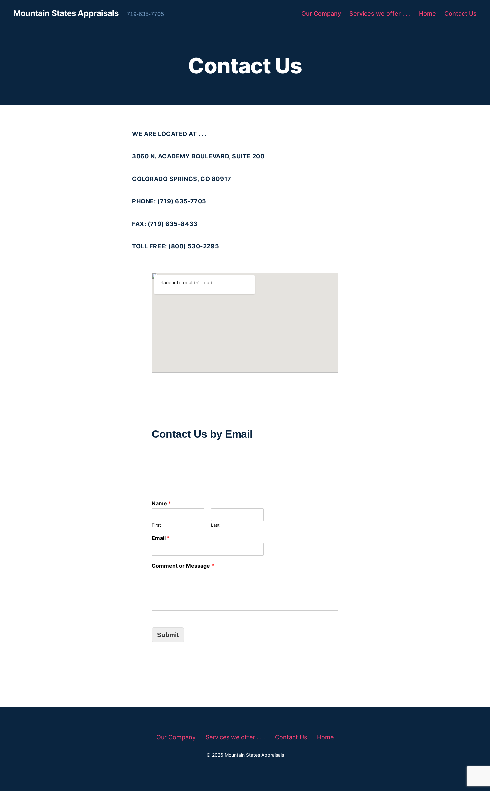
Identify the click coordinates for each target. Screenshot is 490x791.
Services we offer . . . (380, 13)
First (156, 525)
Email (161, 538)
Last (215, 525)
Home (427, 13)
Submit (168, 634)
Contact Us (460, 13)
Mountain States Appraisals (66, 13)
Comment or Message (183, 565)
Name (161, 503)
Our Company (321, 13)
